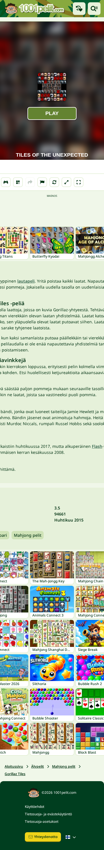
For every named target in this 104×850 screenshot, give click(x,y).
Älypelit (37, 766)
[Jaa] (30, 182)
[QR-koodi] (18, 182)
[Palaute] (42, 182)
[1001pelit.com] (34, 8)
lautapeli (26, 281)
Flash (97, 446)
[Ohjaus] (6, 182)
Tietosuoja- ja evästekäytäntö (48, 814)
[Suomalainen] (71, 837)
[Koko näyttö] (78, 182)
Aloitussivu (14, 766)
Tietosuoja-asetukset (41, 821)
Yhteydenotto (45, 836)
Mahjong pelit (27, 535)
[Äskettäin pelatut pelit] (79, 8)
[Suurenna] (66, 182)
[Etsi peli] (94, 8)
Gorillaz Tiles (15, 773)
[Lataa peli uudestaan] (54, 182)
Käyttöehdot (34, 806)
